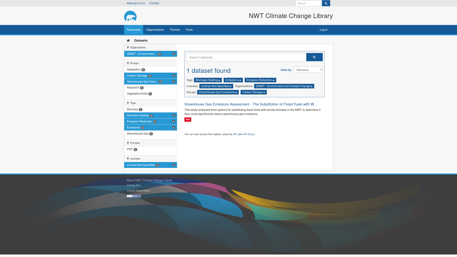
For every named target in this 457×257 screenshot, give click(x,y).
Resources (133, 29)
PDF (188, 119)
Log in (324, 29)
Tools (189, 29)
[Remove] (219, 80)
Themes (175, 29)
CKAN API (133, 185)
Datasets (141, 40)
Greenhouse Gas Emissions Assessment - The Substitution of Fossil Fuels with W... (250, 104)
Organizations (155, 29)
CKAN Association (138, 190)
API (235, 134)
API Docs (248, 134)
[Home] (128, 40)
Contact (154, 3)
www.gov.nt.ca (136, 3)
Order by (286, 70)
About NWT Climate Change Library (149, 180)
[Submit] (326, 3)
